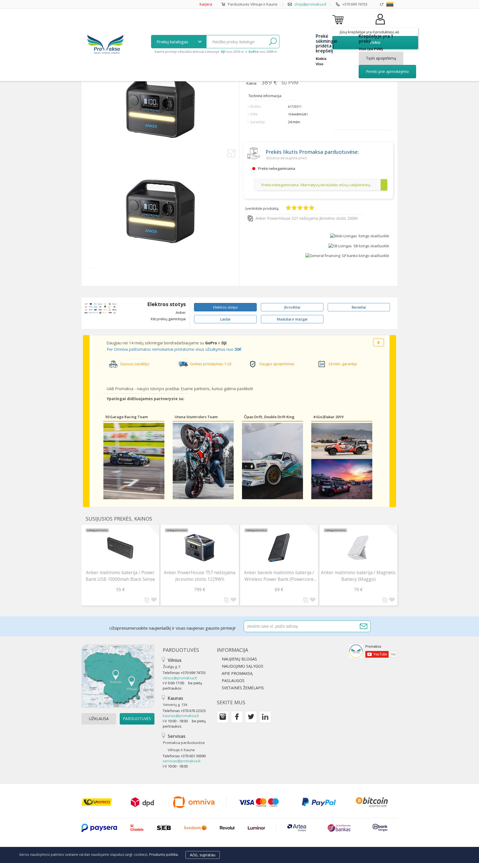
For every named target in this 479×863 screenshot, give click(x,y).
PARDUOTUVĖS (137, 718)
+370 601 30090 (193, 755)
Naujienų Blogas (239, 659)
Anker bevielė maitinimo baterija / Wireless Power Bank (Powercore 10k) (279, 575)
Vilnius (172, 663)
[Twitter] (251, 717)
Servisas (184, 742)
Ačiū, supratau (202, 854)
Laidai (225, 319)
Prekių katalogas (173, 41)
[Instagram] (223, 717)
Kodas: (255, 106)
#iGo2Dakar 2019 (328, 416)
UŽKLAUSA (99, 718)
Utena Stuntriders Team (196, 416)
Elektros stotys (166, 304)
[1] (272, 41)
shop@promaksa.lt (310, 4)
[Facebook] (237, 717)
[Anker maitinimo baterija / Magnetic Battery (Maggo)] (358, 547)
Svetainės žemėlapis (243, 687)
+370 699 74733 (354, 4)
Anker (181, 312)
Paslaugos (233, 680)
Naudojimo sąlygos (242, 666)
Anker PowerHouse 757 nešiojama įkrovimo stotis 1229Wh (199, 575)
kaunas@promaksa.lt (181, 715)
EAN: (254, 114)
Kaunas (175, 701)
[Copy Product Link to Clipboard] (147, 600)
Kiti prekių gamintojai (168, 318)
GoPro (211, 342)
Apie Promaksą (237, 673)
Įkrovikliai (292, 307)
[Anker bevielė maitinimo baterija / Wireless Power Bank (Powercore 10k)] (279, 547)
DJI (223, 342)
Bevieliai (359, 307)
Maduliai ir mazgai (292, 319)
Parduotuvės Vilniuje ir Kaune (252, 4)
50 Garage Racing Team (126, 416)
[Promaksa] (105, 45)
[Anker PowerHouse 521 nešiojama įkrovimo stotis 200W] (160, 260)
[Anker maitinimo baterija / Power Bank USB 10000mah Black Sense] (120, 547)
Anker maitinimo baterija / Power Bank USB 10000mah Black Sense (120, 575)
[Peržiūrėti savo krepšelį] (338, 19)
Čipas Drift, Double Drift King (269, 416)
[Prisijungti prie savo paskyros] (380, 24)
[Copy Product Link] (250, 218)
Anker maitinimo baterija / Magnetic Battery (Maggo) (358, 575)
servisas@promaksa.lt (181, 760)
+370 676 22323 (193, 710)
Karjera (206, 4)
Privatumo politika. (164, 854)
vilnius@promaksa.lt (180, 677)
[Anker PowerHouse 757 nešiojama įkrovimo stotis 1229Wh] (199, 547)
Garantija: (257, 122)
